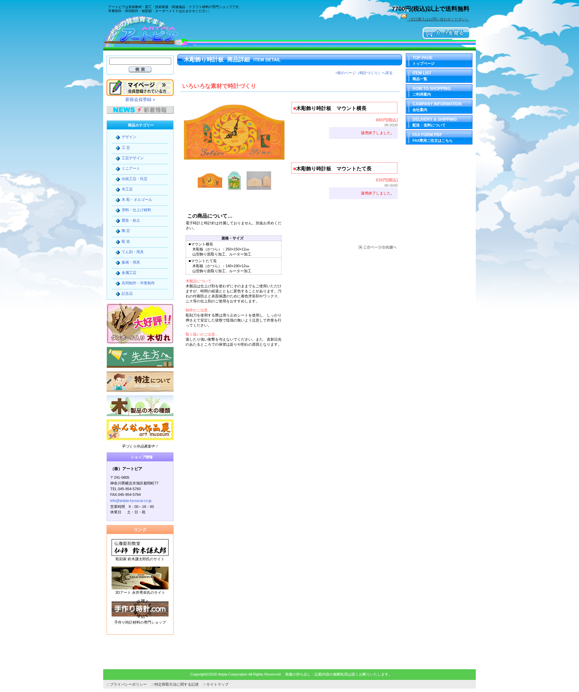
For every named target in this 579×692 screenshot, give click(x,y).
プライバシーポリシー (128, 684)
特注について (140, 381)
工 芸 (126, 148)
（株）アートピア (153, 31)
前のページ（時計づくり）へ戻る (365, 73)
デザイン (129, 137)
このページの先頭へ (377, 247)
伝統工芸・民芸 (134, 179)
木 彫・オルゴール (137, 199)
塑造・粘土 (131, 220)
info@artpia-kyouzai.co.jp (130, 501)
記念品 (127, 293)
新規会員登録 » (140, 99)
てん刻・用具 (133, 252)
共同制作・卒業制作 (138, 283)
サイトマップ (217, 684)
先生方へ (140, 357)
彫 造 (126, 241)
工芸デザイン (133, 158)
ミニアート (131, 168)
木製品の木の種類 (140, 405)
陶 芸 (126, 231)
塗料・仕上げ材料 (136, 210)
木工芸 (127, 189)
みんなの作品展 (140, 429)
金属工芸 (129, 273)
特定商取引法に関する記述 (176, 684)
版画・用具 (131, 262)
